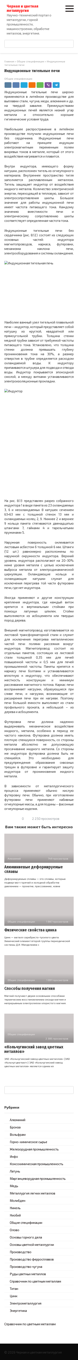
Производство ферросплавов (32, 1259)
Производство (20, 1252)
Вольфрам (18, 1134)
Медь (14, 1186)
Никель (15, 1208)
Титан (14, 1289)
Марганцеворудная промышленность (38, 1178)
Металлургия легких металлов (32, 1193)
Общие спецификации (18, 78)
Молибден (17, 1200)
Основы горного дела (26, 1237)
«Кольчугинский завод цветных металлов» (33, 1049)
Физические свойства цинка (30, 930)
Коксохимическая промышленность (36, 1164)
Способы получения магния (29, 988)
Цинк (13, 1296)
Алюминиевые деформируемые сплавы (33, 869)
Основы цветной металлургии (32, 1244)
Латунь (15, 1171)
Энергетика (18, 1311)
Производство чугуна (26, 1266)
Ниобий (15, 1215)
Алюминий (17, 1120)
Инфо (14, 1156)
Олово (14, 1230)
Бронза (15, 1127)
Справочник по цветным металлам (35, 1281)
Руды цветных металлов (28, 1274)
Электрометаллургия (25, 1303)
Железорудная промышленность (34, 1149)
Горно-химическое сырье (28, 1142)
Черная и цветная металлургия (22, 8)
